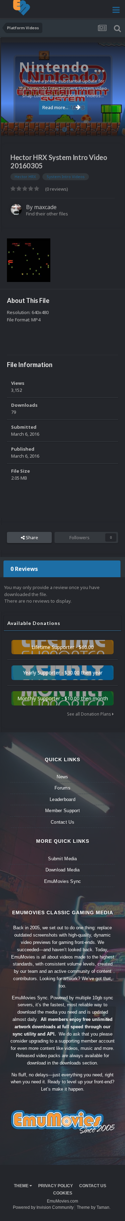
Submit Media (62, 858)
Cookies (62, 1193)
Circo (112, 126)
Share (31, 537)
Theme (22, 1185)
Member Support (62, 810)
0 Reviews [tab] (24, 569)
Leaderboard (62, 799)
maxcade (45, 207)
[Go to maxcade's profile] (16, 209)
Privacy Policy (55, 1185)
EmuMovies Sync (62, 881)
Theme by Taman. (93, 1207)
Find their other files (47, 214)
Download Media (62, 869)
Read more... (55, 107)
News (62, 776)
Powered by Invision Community (43, 1207)
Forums (62, 788)
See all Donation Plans (89, 714)
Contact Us (62, 822)
